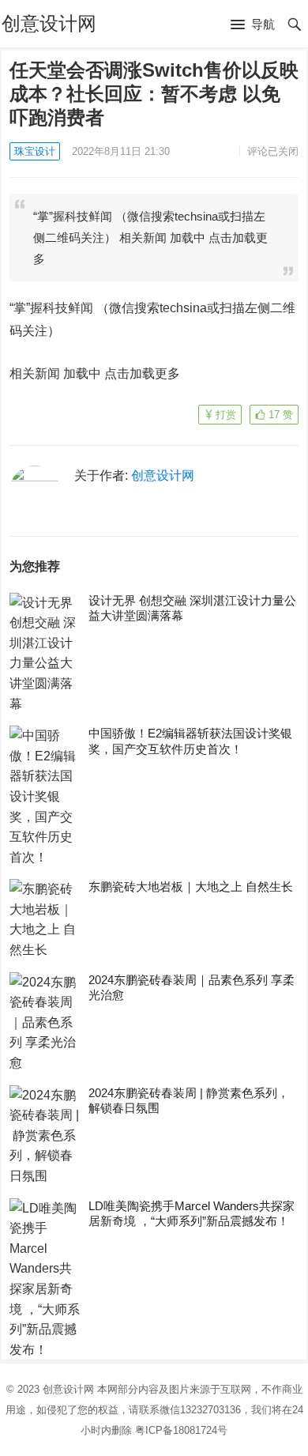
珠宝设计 (34, 151)
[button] (253, 25)
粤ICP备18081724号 (181, 1430)
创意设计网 (49, 23)
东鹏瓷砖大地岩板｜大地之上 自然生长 (190, 886)
